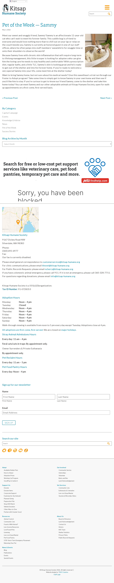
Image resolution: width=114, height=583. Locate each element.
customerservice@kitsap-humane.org (61, 262)
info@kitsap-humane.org (63, 276)
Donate (6, 488)
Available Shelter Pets (11, 470)
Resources (6, 516)
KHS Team (62, 530)
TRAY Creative (63, 572)
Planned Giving (9, 498)
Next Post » (106, 98)
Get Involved (61, 467)
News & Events (7, 547)
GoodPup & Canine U (11, 481)
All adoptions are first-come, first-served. (22, 329)
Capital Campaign (10, 113)
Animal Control (9, 519)
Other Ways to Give (10, 509)
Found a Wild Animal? (11, 524)
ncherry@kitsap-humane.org (59, 269)
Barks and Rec (63, 478)
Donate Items (8, 490)
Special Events (8, 558)
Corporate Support (10, 493)
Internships (62, 473)
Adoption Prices (9, 475)
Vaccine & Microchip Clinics (67, 496)
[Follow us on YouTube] (20, 451)
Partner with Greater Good (12, 512)
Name (5, 391)
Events (5, 116)
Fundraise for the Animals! (12, 496)
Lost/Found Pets (9, 530)
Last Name (61, 401)
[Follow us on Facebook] (10, 451)
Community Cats (64, 488)
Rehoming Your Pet (10, 543)
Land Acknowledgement (66, 481)
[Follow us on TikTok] (26, 451)
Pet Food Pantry (9, 538)
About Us (60, 516)
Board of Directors (65, 519)
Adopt (4, 467)
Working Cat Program (11, 478)
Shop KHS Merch (9, 504)
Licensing (7, 532)
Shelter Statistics (64, 532)
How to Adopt (8, 473)
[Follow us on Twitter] (4, 451)
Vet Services (61, 485)
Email (5, 408)
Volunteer (62, 475)
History (61, 527)
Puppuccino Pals (9, 501)
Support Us (6, 485)
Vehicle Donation (9, 507)
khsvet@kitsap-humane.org (55, 265)
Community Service (65, 470)
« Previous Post (10, 98)
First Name (7, 401)
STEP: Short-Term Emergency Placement (17, 540)
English (14, 1)
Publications (8, 553)
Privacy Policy (63, 535)
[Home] (14, 12)
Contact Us (62, 524)
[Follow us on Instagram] (15, 451)
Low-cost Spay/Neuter (66, 493)
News (4, 124)
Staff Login (57, 574)
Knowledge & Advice (11, 120)
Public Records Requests (67, 538)
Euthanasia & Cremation (66, 490)
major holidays (68, 329)
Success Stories (8, 131)
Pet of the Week (9, 127)
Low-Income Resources (11, 527)
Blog (5, 550)
